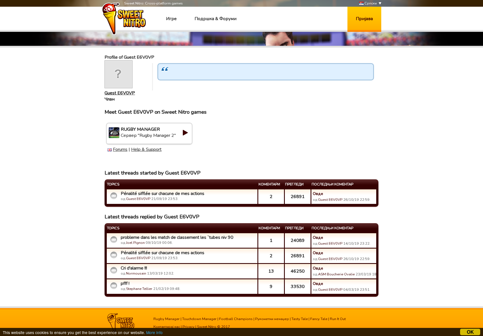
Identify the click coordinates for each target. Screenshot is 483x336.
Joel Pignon (135, 242)
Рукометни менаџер (272, 318)
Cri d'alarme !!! (134, 268)
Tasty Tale (300, 318)
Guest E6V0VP (120, 93)
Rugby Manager (166, 318)
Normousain (136, 273)
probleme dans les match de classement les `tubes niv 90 (177, 237)
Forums (120, 149)
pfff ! (125, 283)
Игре (171, 19)
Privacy (189, 326)
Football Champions (236, 318)
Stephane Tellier (139, 288)
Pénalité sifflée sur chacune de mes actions (162, 194)
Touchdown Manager (199, 318)
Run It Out (338, 318)
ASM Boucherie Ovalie (336, 274)
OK (470, 332)
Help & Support (146, 149)
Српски (370, 3)
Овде (318, 193)
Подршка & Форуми (215, 19)
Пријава (364, 19)
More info (154, 332)
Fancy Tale (318, 318)
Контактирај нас (166, 326)
